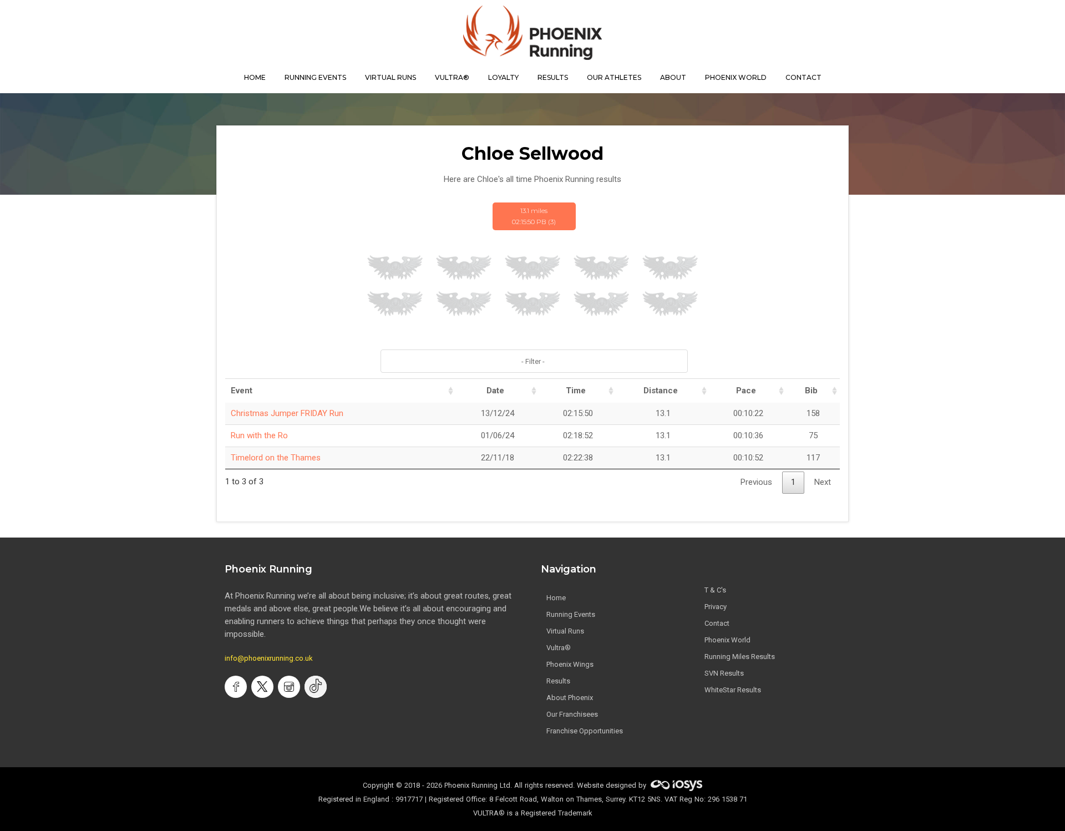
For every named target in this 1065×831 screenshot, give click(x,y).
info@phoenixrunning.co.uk (269, 658)
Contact (716, 623)
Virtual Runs (565, 631)
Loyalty (503, 77)
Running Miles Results (739, 656)
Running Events (315, 77)
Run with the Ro (259, 435)
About (673, 77)
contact (803, 77)
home (255, 77)
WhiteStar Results (732, 690)
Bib (811, 391)
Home (556, 598)
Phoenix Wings (570, 664)
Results (558, 681)
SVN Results (724, 673)
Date (495, 391)
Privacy (715, 606)
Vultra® (452, 77)
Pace (746, 391)
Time (576, 391)
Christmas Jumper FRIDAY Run (287, 413)
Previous (756, 482)
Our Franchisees (572, 714)
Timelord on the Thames (276, 458)
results (552, 77)
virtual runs (390, 77)
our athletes (614, 77)
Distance (660, 391)
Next (822, 482)
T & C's (715, 590)
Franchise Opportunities (584, 731)
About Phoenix (569, 697)
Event (241, 391)
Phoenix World (736, 77)
